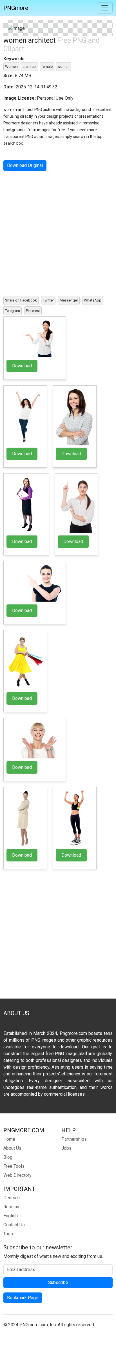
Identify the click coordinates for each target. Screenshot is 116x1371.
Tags (8, 1233)
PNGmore (15, 8)
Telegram (12, 311)
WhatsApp (92, 300)
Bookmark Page (22, 1297)
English (10, 1215)
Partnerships (74, 1139)
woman (63, 66)
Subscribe (58, 1282)
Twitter (48, 300)
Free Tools (13, 1166)
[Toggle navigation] (105, 8)
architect (30, 66)
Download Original (25, 165)
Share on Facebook (21, 300)
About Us (12, 1148)
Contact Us (14, 1224)
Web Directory (17, 1175)
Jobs (66, 1148)
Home (9, 1139)
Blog (7, 1157)
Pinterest (33, 311)
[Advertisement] (58, 233)
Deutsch (11, 1197)
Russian (11, 1206)
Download (22, 366)
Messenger (69, 300)
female (47, 66)
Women (11, 66)
